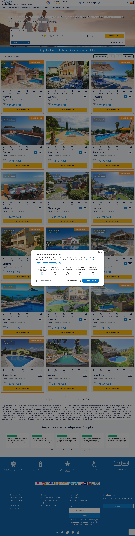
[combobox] (99, 252)
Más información (88, 259)
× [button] (101, 252)
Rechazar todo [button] (71, 281)
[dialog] (67, 268)
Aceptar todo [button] (90, 281)
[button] (67, 263)
